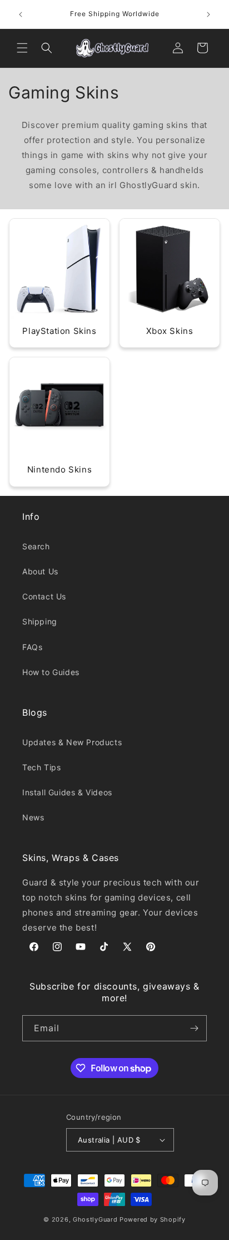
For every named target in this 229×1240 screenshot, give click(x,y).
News (33, 817)
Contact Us (44, 596)
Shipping (39, 621)
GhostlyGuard (95, 1219)
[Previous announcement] (20, 14)
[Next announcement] (208, 14)
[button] (22, 48)
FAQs (32, 647)
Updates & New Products (72, 742)
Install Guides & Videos (67, 792)
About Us (40, 571)
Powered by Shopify (153, 1219)
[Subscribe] (194, 1028)
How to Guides (50, 672)
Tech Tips (41, 767)
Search (36, 546)
